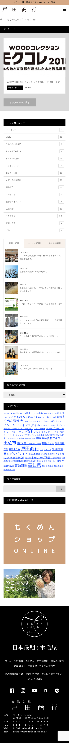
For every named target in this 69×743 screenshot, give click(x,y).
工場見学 (34, 209)
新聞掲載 (57, 449)
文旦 (41, 450)
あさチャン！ (49, 413)
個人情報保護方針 (14, 673)
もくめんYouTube (34, 151)
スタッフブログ (34, 166)
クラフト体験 (39, 429)
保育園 (21, 438)
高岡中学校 (52, 461)
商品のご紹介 (57, 660)
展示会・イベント (34, 202)
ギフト (21, 429)
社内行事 (29, 457)
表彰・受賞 (34, 223)
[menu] (64, 10)
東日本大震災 (35, 453)
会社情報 (18, 660)
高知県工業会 (47, 466)
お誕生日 (59, 413)
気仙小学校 (9, 457)
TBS (33, 413)
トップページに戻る (19, 102)
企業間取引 (19, 666)
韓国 (39, 460)
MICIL (34, 137)
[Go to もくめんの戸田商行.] (1, 19)
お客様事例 (42, 660)
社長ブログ (34, 216)
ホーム (8, 660)
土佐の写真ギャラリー (53, 673)
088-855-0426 (31, 721)
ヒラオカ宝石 (58, 432)
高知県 (34, 465)
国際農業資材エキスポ (49, 438)
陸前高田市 (21, 461)
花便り (48, 457)
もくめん (27, 416)
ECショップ (34, 130)
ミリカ (6, 435)
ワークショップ (12, 438)
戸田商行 (30, 448)
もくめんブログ (47, 666)
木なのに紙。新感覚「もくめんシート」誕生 (34, 2)
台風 (34, 438)
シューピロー (11, 432)
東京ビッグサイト (16, 453)
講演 (55, 458)
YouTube (39, 413)
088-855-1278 (31, 725)
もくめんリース (41, 417)
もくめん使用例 (34, 158)
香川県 (44, 461)
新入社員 (47, 449)
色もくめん (39, 458)
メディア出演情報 (34, 180)
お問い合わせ (32, 673)
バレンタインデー (43, 432)
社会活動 (19, 457)
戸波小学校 (14, 449)
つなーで (7, 417)
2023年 (6, 413)
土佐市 (10, 442)
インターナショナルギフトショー (48, 421)
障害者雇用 (31, 461)
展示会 (22, 443)
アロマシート (28, 421)
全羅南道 (28, 438)
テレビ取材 (26, 431)
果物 (45, 454)
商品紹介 (34, 187)
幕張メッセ (48, 443)
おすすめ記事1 (34, 243)
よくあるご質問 (34, 678)
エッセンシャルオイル (52, 425)
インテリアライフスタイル (22, 425)
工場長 (38, 444)
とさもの (16, 416)
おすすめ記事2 (55, 243)
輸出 (59, 458)
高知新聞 (20, 465)
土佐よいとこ (34, 194)
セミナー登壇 (34, 173)
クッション (28, 429)
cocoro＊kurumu (17, 413)
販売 (34, 230)
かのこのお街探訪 (34, 144)
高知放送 (10, 466)
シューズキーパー (55, 428)
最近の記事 (14, 243)
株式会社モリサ (54, 454)
